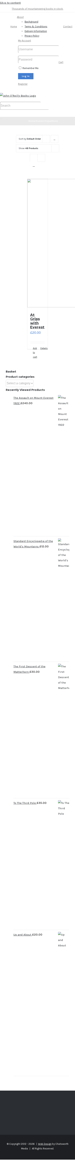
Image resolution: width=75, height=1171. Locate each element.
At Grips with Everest (37, 321)
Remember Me (30, 68)
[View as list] (34, 165)
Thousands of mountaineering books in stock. (37, 8)
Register (23, 84)
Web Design (45, 1143)
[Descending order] (54, 139)
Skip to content (10, 2)
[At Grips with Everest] (37, 244)
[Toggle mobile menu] (1, 117)
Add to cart (35, 352)
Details (42, 348)
